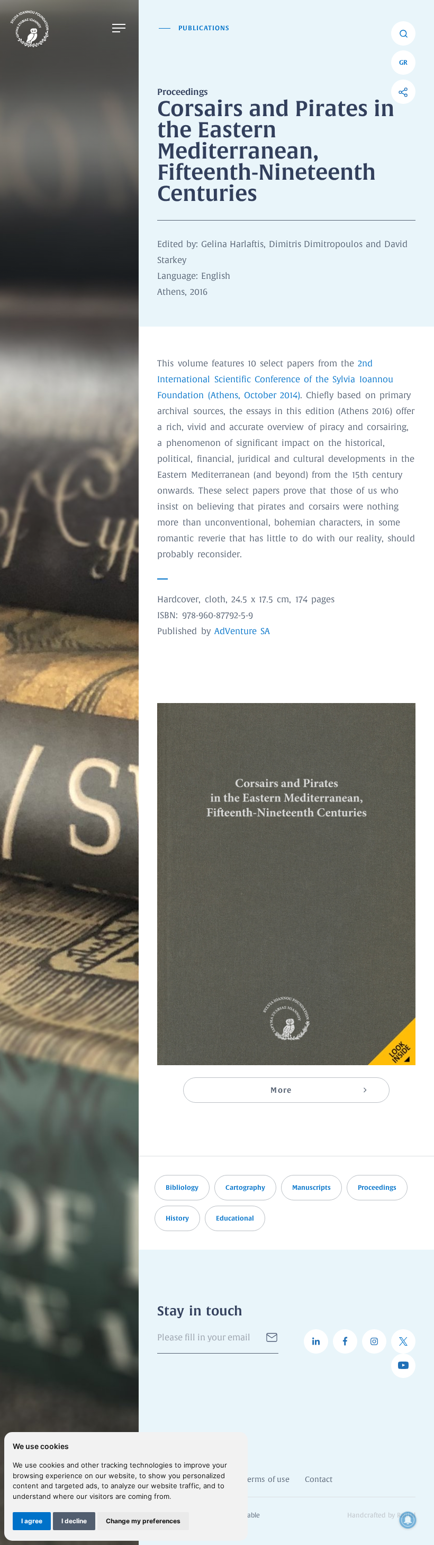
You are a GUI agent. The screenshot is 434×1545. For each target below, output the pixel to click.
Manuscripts (311, 1187)
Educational (235, 1218)
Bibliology (182, 1187)
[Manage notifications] (408, 1520)
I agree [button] (31, 1521)
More (280, 1090)
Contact (318, 1479)
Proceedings (377, 1187)
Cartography (245, 1187)
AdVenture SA (242, 631)
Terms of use (266, 1479)
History (177, 1218)
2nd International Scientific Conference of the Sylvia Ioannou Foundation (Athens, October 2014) (275, 379)
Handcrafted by (381, 1516)
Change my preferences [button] (143, 1521)
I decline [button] (74, 1521)
